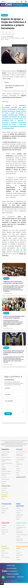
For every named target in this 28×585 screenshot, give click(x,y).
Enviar (8, 413)
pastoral (4, 490)
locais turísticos (5, 479)
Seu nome (7, 388)
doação (4, 469)
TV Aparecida (6, 504)
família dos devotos (6, 471)
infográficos (19, 464)
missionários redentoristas (19, 531)
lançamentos (19, 555)
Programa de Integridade (13, 574)
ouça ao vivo (19, 510)
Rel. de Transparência (12, 571)
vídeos (3, 498)
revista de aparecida (4, 495)
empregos (4, 525)
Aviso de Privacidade (11, 568)
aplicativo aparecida (21, 451)
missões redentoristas (21, 534)
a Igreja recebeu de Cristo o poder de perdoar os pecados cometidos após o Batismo (14, 113)
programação (5, 508)
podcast (18, 512)
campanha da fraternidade (19, 454)
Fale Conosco (20, 576)
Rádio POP (5, 523)
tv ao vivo (4, 510)
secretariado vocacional (22, 542)
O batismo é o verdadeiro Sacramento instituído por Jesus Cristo (14, 107)
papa (17, 472)
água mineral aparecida (5, 454)
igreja (17, 462)
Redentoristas (21, 523)
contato (3, 467)
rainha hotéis (5, 492)
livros (3, 555)
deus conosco (5, 553)
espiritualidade (20, 459)
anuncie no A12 (20, 477)
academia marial (6, 451)
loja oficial (4, 481)
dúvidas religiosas (20, 457)
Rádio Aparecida (20, 505)
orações (18, 470)
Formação (4, 15)
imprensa (4, 477)
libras (17, 466)
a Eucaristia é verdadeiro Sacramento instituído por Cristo (14, 122)
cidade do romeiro (6, 457)
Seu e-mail (7, 394)
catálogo (18, 559)
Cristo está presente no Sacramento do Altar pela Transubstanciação (14, 126)
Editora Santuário (5, 547)
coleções (18, 553)
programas (19, 517)
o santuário (4, 488)
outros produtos (6, 557)
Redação (19, 449)
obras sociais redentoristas (19, 539)
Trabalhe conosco (11, 565)
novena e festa (6, 486)
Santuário (5, 449)
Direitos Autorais (11, 576)
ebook (17, 557)
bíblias (3, 551)
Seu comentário (9, 401)
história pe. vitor (20, 525)
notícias (3, 483)
